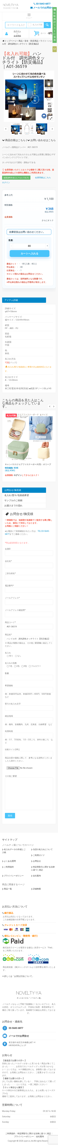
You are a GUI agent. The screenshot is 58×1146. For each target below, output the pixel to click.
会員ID (8, 549)
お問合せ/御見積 (12, 490)
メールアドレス (12, 598)
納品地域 (9, 716)
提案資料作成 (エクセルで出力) (16, 178)
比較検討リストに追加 (54, 26)
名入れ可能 (37, 24)
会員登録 (17, 36)
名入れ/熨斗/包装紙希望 (16, 495)
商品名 (8, 634)
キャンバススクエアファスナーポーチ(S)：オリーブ (28, 464)
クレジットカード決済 (15, 925)
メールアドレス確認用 (15, 610)
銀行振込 (8, 913)
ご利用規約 (9, 867)
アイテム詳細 (11, 300)
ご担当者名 (10, 573)
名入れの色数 (11, 663)
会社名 (8, 561)
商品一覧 (8, 889)
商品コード (10, 622)
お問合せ (37, 861)
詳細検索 (37, 889)
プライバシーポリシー (14, 876)
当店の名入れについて (43, 849)
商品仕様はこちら (15, 140)
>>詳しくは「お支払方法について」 (18, 976)
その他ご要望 (11, 776)
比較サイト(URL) (12, 749)
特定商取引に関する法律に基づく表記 (34, 1133)
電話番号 (9, 585)
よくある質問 (10, 861)
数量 (7, 673)
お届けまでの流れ (13, 505)
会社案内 (37, 876)
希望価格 (9, 685)
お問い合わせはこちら (43, 140)
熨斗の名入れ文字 (13, 704)
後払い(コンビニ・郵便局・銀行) (21, 935)
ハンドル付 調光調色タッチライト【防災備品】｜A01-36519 (23, 60)
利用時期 (9, 731)
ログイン (17, 31)
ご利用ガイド (39, 855)
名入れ (8, 653)
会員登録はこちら (43, 177)
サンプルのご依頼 (13, 500)
